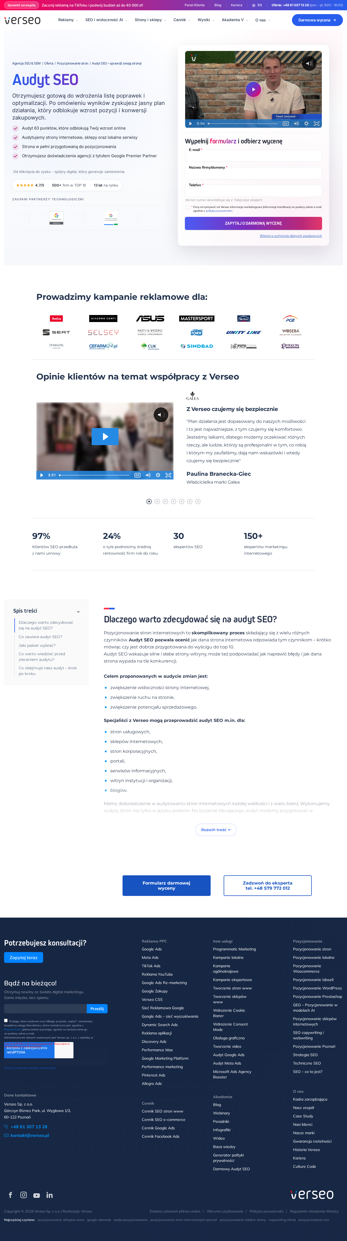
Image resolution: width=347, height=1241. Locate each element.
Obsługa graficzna (229, 1038)
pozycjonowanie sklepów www (61, 1220)
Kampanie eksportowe (232, 979)
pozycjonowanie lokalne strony (243, 1220)
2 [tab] (157, 501)
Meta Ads (150, 957)
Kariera (236, 5)
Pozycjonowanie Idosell (313, 979)
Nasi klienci (302, 1124)
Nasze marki (303, 1132)
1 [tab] (149, 501)
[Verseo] (22, 20)
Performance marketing (162, 1066)
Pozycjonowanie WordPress (317, 988)
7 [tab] (198, 501)
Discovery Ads (154, 1041)
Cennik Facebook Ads (160, 1136)
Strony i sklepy (148, 19)
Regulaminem (12, 1029)
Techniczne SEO (307, 1063)
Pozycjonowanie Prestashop (317, 996)
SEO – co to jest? (307, 1071)
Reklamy (66, 19)
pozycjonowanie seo (313, 1220)
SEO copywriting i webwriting (308, 1035)
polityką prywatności (219, 211)
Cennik (180, 19)
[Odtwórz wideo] (253, 89)
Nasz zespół (303, 1107)
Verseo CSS (152, 999)
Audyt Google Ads (229, 1054)
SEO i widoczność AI (104, 19)
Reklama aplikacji (157, 1033)
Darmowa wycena (314, 20)
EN (260, 5)
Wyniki (204, 19)
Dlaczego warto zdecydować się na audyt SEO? (46, 625)
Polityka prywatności (267, 1211)
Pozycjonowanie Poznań (314, 1046)
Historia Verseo (306, 1149)
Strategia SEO (305, 1054)
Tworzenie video (227, 1046)
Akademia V (233, 19)
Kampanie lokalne (228, 957)
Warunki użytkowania (225, 1211)
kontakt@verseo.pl (30, 1135)
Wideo (219, 1138)
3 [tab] (165, 501)
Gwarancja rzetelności (312, 1141)
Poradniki (221, 1121)
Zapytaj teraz (23, 957)
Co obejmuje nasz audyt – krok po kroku (48, 670)
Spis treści (25, 610)
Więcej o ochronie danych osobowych (291, 236)
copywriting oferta (282, 1220)
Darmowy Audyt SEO (231, 1168)
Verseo (86, 1211)
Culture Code (304, 1166)
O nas (260, 20)
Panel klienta (195, 5)
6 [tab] (189, 501)
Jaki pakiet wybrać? (37, 645)
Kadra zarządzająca (310, 1099)
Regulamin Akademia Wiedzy (314, 1211)
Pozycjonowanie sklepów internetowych (315, 1021)
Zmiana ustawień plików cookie (175, 1211)
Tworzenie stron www (232, 988)
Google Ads (152, 949)
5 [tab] (181, 501)
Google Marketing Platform (165, 1058)
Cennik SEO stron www (162, 1111)
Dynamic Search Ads (160, 1024)
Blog (217, 5)
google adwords (99, 1220)
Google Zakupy (155, 991)
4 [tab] (173, 501)
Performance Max (157, 1049)
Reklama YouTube (157, 974)
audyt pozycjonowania (130, 1220)
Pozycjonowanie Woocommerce (307, 968)
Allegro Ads (152, 1083)
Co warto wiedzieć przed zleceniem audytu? (42, 656)
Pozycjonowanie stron (312, 949)
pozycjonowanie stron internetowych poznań (183, 1220)
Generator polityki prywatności (228, 1158)
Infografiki (221, 1129)
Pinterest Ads (153, 1075)
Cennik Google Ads (158, 1128)
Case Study (303, 1116)
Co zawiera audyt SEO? (40, 636)
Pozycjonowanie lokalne (314, 957)
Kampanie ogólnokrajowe (226, 968)
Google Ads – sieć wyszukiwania (170, 1016)
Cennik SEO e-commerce (163, 1119)
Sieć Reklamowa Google (163, 1007)
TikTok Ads (151, 965)
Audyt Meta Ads (227, 1063)
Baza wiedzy (224, 1146)
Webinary (221, 1113)
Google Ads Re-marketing (164, 982)
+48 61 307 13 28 (296, 5)
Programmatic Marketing (234, 949)
